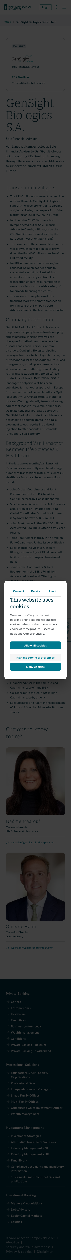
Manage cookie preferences (35, 657)
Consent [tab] (18, 591)
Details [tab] (35, 591)
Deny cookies (35, 666)
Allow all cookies (35, 645)
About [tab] (52, 591)
